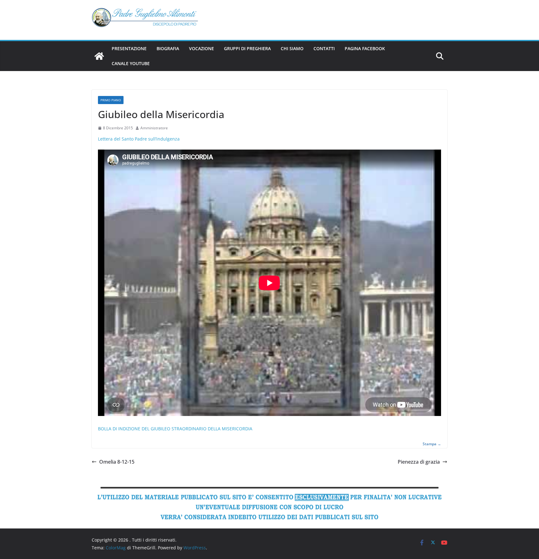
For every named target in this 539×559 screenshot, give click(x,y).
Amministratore (154, 128)
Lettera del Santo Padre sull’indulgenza (139, 139)
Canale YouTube (131, 63)
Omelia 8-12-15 (116, 461)
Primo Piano (110, 100)
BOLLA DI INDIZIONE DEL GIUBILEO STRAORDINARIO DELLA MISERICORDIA (175, 429)
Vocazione (201, 48)
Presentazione (129, 48)
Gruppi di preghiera (247, 48)
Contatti (324, 48)
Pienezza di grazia (419, 461)
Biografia (168, 48)
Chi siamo (292, 48)
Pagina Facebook (365, 48)
